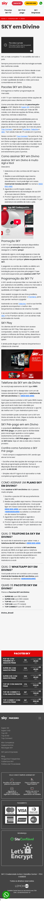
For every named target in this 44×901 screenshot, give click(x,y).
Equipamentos (7, 745)
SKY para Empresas (9, 752)
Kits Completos (7, 742)
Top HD (4, 733)
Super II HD (5, 730)
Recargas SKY (7, 747)
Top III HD (5, 735)
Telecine (34, 129)
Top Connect (6, 129)
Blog (3, 756)
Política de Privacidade (10, 764)
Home (3, 19)
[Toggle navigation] (40, 718)
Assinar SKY (17, 3)
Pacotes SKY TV (8, 11)
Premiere (26, 129)
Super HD (25, 107)
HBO (3, 132)
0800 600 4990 (31, 3)
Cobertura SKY (13, 19)
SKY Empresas (36, 11)
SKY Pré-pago (22, 11)
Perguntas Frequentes (10, 759)
